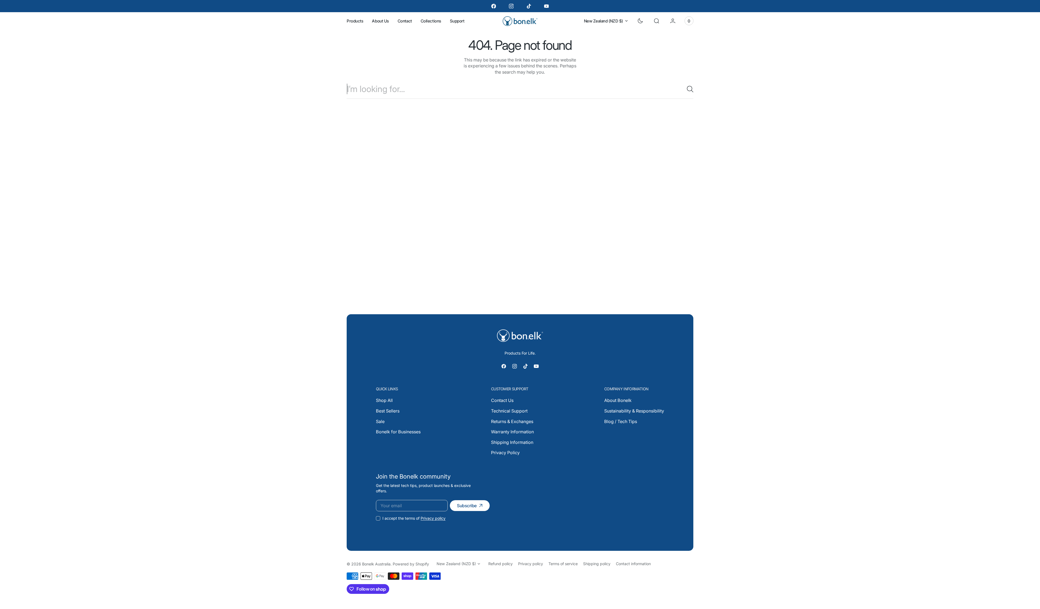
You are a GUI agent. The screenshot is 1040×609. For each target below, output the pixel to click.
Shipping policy (596, 563)
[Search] (687, 89)
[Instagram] (511, 6)
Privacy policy (433, 518)
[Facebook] (493, 6)
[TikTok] (529, 6)
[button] (656, 21)
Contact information (633, 563)
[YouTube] (546, 6)
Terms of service (563, 563)
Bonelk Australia (376, 564)
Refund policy (500, 563)
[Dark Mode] (640, 21)
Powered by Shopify (411, 564)
